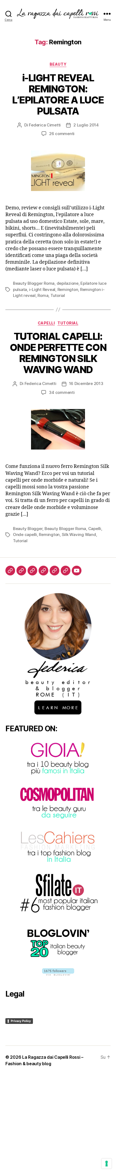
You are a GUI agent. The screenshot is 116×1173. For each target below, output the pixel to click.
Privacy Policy (21, 1021)
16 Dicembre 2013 (86, 383)
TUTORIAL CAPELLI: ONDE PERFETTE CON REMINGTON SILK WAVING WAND (58, 353)
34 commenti (61, 392)
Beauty (58, 64)
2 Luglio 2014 (86, 125)
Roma (42, 295)
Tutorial (57, 295)
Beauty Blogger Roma (33, 283)
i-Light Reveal (42, 289)
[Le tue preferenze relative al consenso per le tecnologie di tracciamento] (106, 1163)
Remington (67, 289)
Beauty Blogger (27, 528)
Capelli (46, 323)
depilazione (68, 283)
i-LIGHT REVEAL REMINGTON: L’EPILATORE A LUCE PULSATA (58, 94)
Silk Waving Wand (79, 534)
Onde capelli (25, 534)
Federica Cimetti (45, 125)
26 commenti (61, 133)
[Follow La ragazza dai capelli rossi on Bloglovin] (58, 972)
